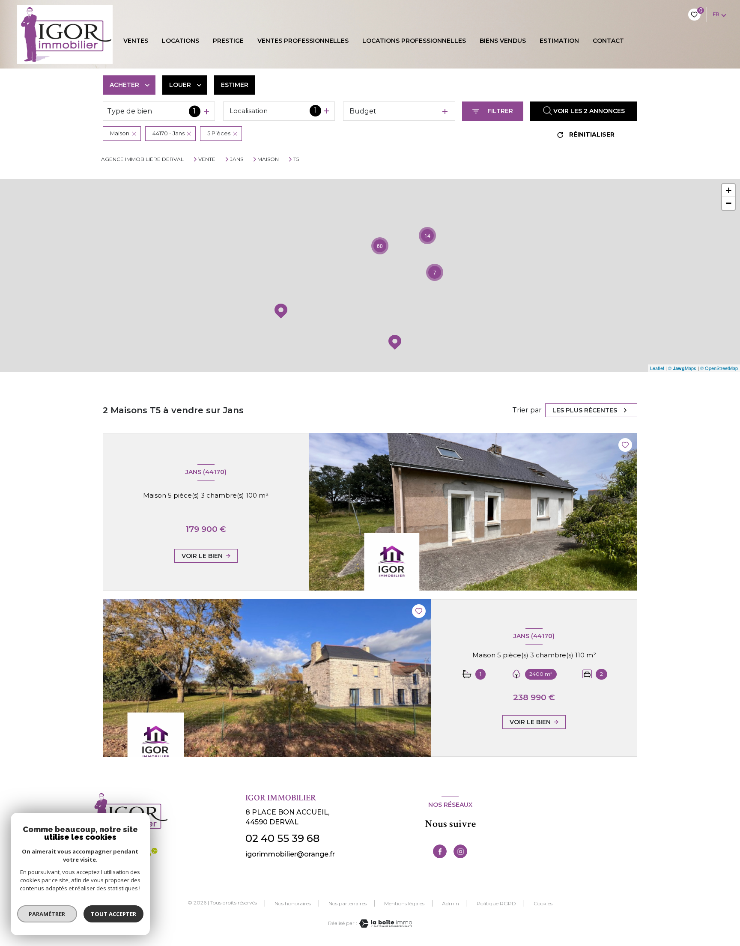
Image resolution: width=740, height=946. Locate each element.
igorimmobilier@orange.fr (290, 854)
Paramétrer (47, 914)
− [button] (728, 203)
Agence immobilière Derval (142, 159)
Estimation (559, 41)
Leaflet (657, 367)
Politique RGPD (496, 903)
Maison (268, 159)
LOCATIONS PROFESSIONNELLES (414, 41)
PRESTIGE (228, 41)
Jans (236, 159)
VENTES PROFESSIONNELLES (303, 41)
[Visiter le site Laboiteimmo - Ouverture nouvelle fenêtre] (384, 923)
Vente (206, 159)
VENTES (135, 41)
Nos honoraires (293, 903)
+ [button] (728, 190)
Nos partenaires (347, 903)
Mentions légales (404, 903)
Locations (180, 41)
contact (608, 41)
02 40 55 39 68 (282, 838)
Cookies (543, 904)
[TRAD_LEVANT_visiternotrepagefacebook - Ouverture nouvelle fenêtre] (440, 851)
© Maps (682, 367)
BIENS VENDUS (503, 41)
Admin (450, 903)
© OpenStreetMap (719, 367)
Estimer (234, 85)
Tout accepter (113, 914)
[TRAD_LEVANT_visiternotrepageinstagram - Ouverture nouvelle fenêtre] (460, 851)
